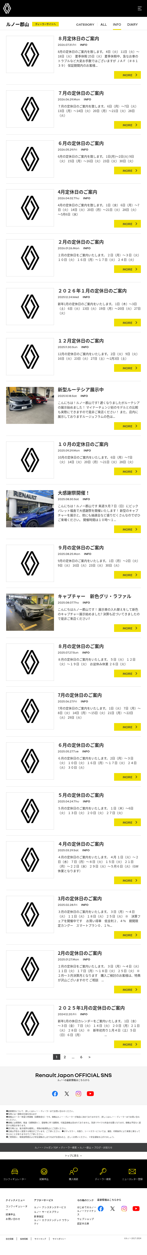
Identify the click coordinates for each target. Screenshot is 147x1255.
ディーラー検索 (69, 1147)
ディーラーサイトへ (45, 24)
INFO (117, 24)
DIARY (132, 24)
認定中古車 (83, 1223)
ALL (103, 24)
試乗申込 (10, 1214)
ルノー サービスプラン (46, 1211)
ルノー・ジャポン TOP (46, 1147)
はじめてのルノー (86, 1207)
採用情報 (24, 1238)
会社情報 (9, 1238)
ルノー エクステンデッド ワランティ (51, 1221)
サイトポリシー (59, 1238)
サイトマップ (40, 1238)
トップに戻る (72, 1155)
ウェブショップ (85, 1219)
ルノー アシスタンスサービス (50, 1207)
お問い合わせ (13, 1219)
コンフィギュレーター (16, 1208)
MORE (127, 75)
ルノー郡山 (17, 24)
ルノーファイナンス (86, 1212)
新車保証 (39, 1216)
